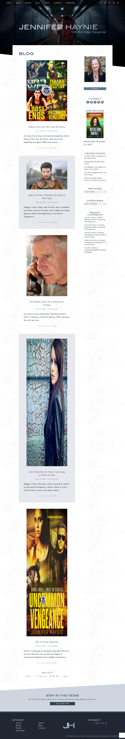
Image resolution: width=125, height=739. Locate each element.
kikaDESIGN (115, 736)
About (18, 3)
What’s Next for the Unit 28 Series (46, 126)
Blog (38, 3)
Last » (66, 676)
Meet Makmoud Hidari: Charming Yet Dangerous (94, 219)
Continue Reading (46, 148)
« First (28, 676)
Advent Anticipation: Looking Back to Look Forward (95, 235)
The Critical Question (46, 641)
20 (54, 676)
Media (47, 3)
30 (57, 676)
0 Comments (53, 131)
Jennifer (62, 28)
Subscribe (70, 3)
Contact (58, 3)
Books (28, 3)
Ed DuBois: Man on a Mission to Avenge (47, 303)
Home (8, 3)
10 (50, 676)
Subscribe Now (62, 703)
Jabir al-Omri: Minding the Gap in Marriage (46, 197)
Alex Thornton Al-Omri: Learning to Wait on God (47, 473)
